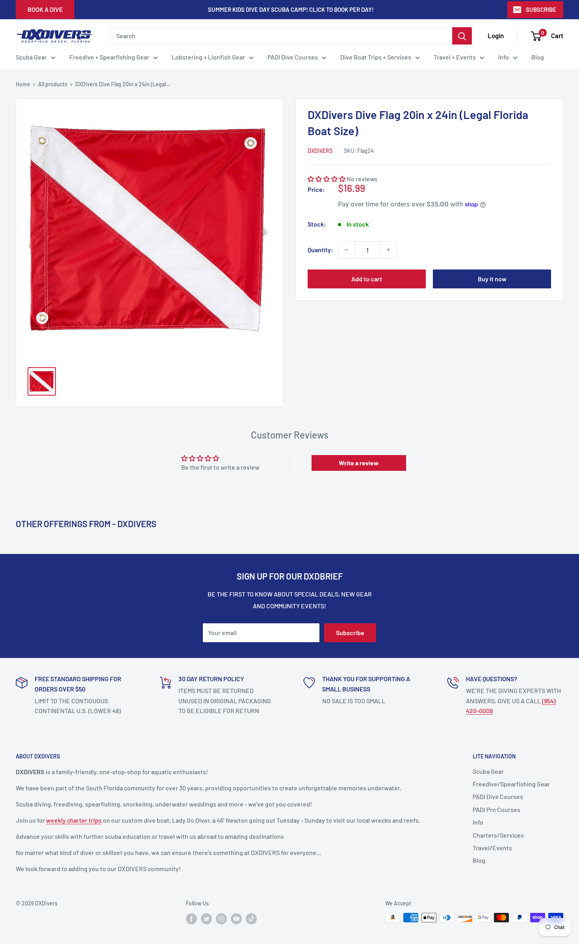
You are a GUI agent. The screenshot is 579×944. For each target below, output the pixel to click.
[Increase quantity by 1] (388, 250)
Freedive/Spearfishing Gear (511, 784)
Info (503, 57)
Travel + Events (455, 57)
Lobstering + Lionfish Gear (208, 57)
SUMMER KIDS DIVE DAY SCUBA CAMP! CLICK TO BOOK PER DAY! (291, 9)
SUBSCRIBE (541, 9)
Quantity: (320, 249)
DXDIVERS (320, 150)
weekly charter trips (74, 820)
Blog (537, 57)
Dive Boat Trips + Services (375, 57)
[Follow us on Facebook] (191, 918)
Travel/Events (492, 847)
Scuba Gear (31, 57)
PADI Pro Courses (496, 809)
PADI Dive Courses (292, 57)
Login (496, 35)
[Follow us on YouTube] (236, 918)
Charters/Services (498, 835)
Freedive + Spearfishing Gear (109, 57)
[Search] (462, 36)
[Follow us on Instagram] (221, 918)
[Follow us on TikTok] (251, 918)
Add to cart (366, 278)
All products (52, 84)
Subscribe (350, 632)
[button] (326, 178)
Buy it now (492, 278)
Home (23, 84)
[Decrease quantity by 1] (346, 250)
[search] (281, 36)
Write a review (359, 462)
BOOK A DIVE (45, 9)
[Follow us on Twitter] (206, 918)
